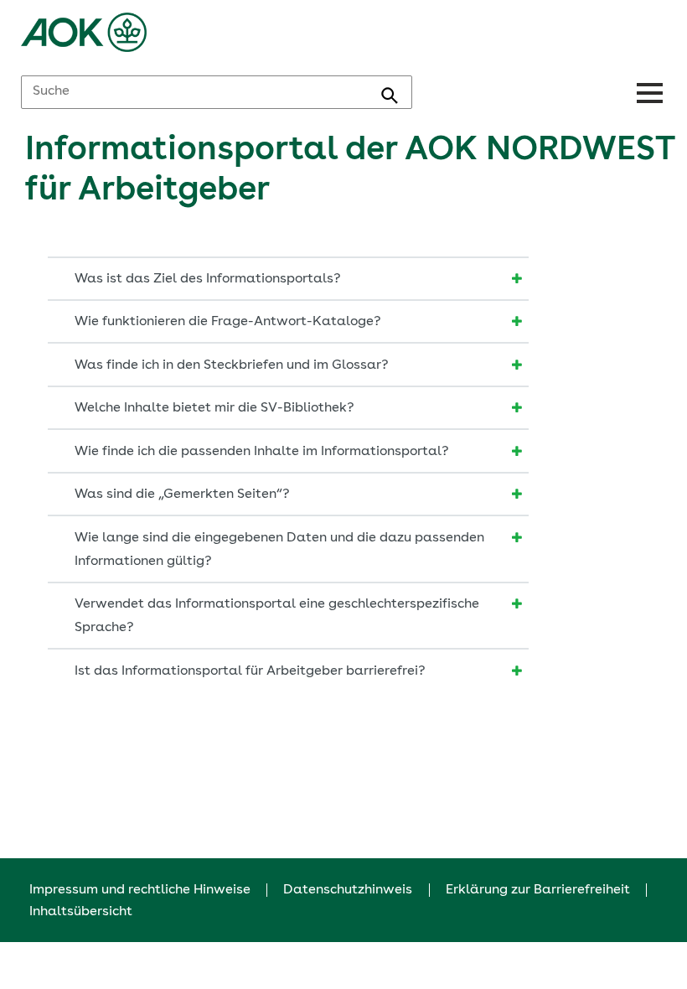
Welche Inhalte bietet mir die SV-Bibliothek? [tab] (214, 408)
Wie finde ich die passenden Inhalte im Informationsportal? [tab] (262, 451)
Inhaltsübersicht (80, 912)
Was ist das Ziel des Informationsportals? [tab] (208, 279)
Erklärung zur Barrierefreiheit (538, 890)
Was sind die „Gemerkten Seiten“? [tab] (182, 494)
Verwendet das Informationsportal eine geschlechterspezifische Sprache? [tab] (277, 616)
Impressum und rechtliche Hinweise (140, 890)
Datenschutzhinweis (347, 890)
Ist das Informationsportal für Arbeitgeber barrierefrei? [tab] (250, 671)
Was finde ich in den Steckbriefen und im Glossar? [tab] (232, 365)
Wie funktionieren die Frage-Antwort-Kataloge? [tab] (228, 322)
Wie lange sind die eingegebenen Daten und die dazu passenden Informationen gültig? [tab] (279, 549)
